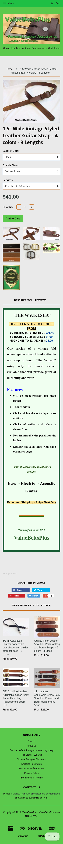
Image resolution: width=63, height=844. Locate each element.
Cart (57, 3)
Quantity (8, 207)
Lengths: (8, 179)
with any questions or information (35, 793)
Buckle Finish (11, 165)
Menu (10, 3)
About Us (31, 745)
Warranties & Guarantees (31, 768)
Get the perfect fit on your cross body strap (31, 750)
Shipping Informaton (31, 764)
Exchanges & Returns (31, 777)
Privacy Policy (31, 773)
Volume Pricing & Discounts (31, 759)
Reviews (40, 300)
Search (31, 741)
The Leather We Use (31, 755)
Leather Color (11, 150)
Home (9, 68)
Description (23, 300)
